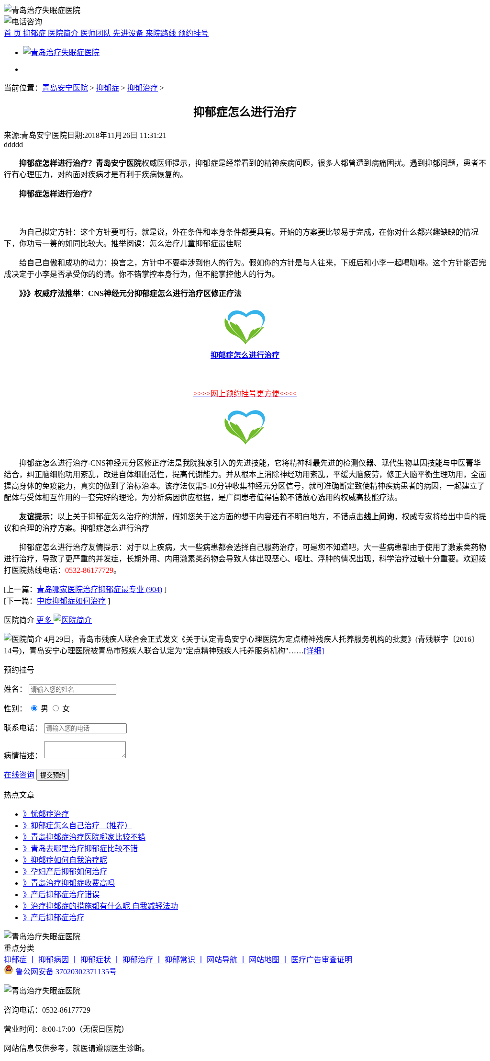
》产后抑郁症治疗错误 (61, 894)
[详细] (314, 651)
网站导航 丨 (227, 960)
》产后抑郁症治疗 (53, 917)
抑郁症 (35, 33)
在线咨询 (19, 775)
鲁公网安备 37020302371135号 (65, 972)
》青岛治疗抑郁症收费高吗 (69, 883)
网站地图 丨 (269, 960)
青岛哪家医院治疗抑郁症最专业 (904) (99, 589)
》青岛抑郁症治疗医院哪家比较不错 (84, 837)
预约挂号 (193, 33)
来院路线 (161, 33)
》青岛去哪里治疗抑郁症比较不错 (80, 848)
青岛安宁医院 (65, 88)
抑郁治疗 (142, 88)
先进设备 (129, 33)
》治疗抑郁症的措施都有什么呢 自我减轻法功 (100, 906)
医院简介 (64, 33)
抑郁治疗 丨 (142, 960)
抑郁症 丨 (20, 960)
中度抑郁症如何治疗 (71, 601)
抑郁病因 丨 (58, 960)
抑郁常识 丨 (185, 960)
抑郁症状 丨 (100, 960)
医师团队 (96, 33)
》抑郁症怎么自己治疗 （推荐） (77, 825)
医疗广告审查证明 (321, 960)
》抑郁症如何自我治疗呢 (65, 860)
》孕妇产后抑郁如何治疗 (65, 871)
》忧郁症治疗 (46, 814)
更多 (45, 620)
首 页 (13, 33)
